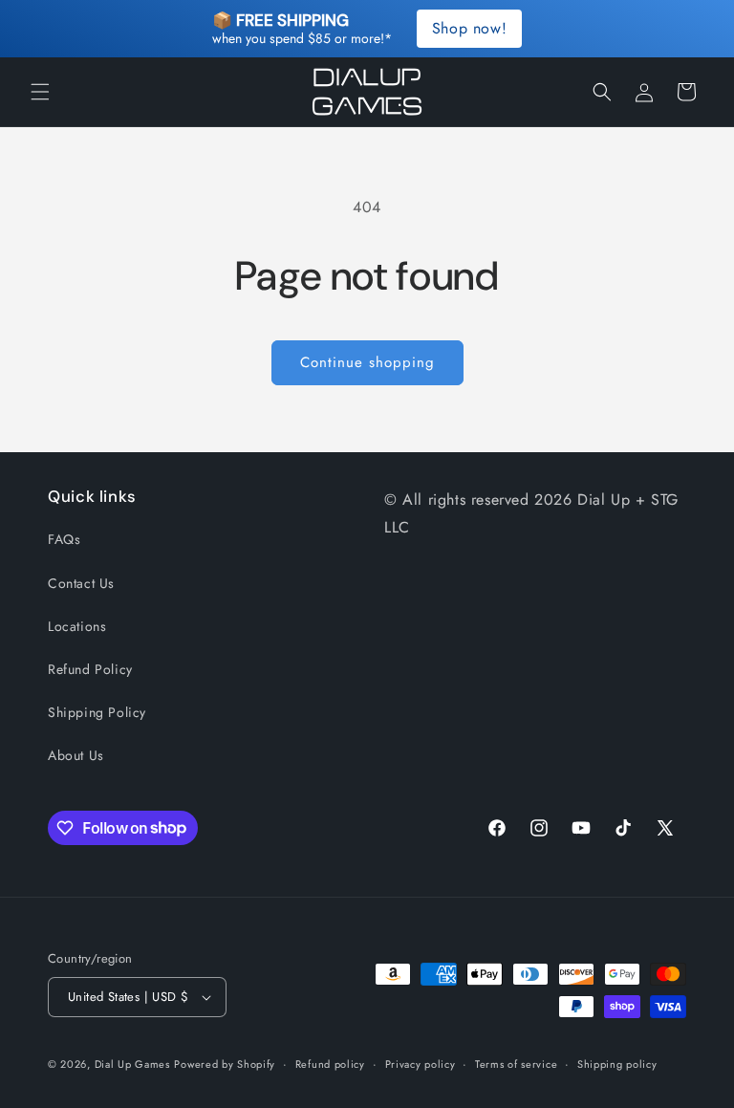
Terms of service (516, 1064)
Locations (77, 626)
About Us (76, 755)
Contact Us (81, 583)
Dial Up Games (132, 1064)
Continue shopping (367, 362)
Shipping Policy (97, 712)
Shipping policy (617, 1064)
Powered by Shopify (224, 1064)
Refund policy (330, 1064)
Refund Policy (90, 669)
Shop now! (469, 28)
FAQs (64, 539)
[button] (40, 92)
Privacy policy (420, 1064)
